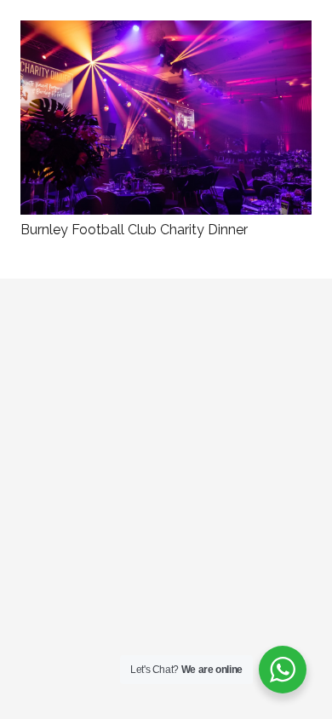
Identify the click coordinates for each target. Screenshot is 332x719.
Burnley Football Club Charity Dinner (134, 229)
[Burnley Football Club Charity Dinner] (166, 32)
